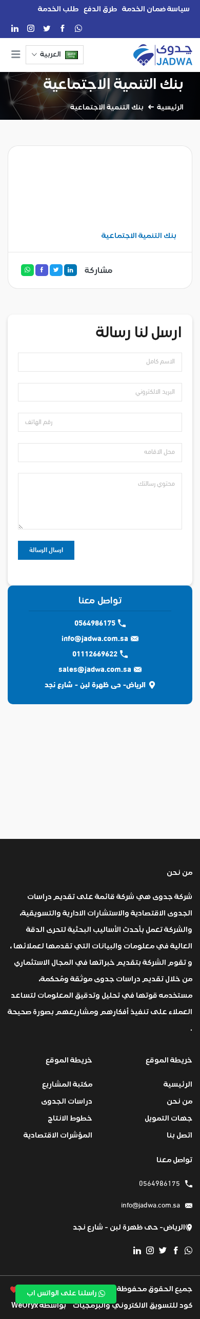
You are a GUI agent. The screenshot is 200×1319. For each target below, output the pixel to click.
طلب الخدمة (58, 9)
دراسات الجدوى (66, 1101)
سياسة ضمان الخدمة (156, 9)
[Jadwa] (162, 55)
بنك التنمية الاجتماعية (114, 83)
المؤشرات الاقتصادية (58, 1135)
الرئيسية (170, 107)
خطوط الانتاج (70, 1118)
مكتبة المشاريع (67, 1084)
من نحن (179, 1101)
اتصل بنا (179, 1135)
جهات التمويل (168, 1118)
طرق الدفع (100, 9)
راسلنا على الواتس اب (62, 1293)
